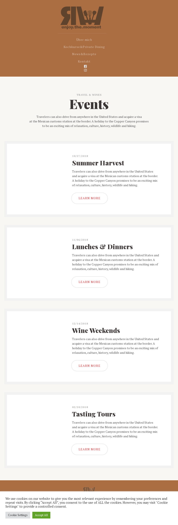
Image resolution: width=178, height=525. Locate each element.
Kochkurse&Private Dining (84, 47)
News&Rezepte (84, 54)
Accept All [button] (41, 515)
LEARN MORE (90, 198)
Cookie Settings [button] (18, 515)
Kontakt (84, 61)
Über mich (84, 40)
